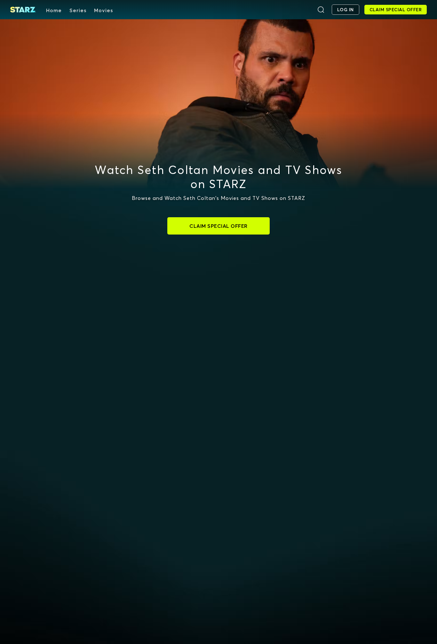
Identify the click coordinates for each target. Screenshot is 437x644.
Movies (103, 10)
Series (77, 10)
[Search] (321, 9)
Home (54, 10)
